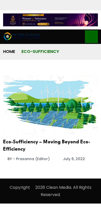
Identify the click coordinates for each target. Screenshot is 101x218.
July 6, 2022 (74, 158)
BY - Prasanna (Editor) (29, 158)
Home (9, 51)
